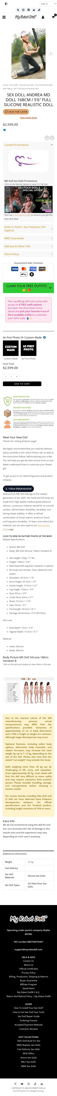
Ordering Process (28, 1020)
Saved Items (29, 988)
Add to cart (22, 383)
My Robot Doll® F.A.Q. (28, 992)
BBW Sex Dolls (28, 1066)
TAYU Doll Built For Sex (28, 1040)
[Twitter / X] (18, 10)
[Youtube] (23, 10)
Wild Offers (28, 1053)
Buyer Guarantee (28, 980)
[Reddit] (34, 10)
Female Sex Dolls (26, 85)
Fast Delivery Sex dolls (28, 1049)
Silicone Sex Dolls (36, 875)
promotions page (22, 214)
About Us (28, 964)
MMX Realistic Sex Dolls (28, 1045)
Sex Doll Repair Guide (28, 1016)
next (50, 53)
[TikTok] (39, 10)
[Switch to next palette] (6, 4)
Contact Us (28, 960)
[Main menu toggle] (4, 17)
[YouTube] (22, 1084)
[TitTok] (35, 1084)
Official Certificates (28, 968)
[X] (15, 1084)
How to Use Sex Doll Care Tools (28, 1012)
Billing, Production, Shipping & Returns (28, 976)
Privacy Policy (29, 972)
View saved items (28, 117)
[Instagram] (28, 1084)
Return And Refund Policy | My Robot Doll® (29, 996)
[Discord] (28, 10)
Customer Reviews (28, 1028)
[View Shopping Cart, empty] (53, 17)
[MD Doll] (28, 160)
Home (5, 85)
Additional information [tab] (15, 853)
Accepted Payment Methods (29, 1024)
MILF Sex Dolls (28, 1061)
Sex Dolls (14, 85)
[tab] (28, 182)
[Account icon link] (43, 17)
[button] (28, 288)
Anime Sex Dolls (28, 1057)
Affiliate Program (28, 984)
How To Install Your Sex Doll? (28, 1007)
